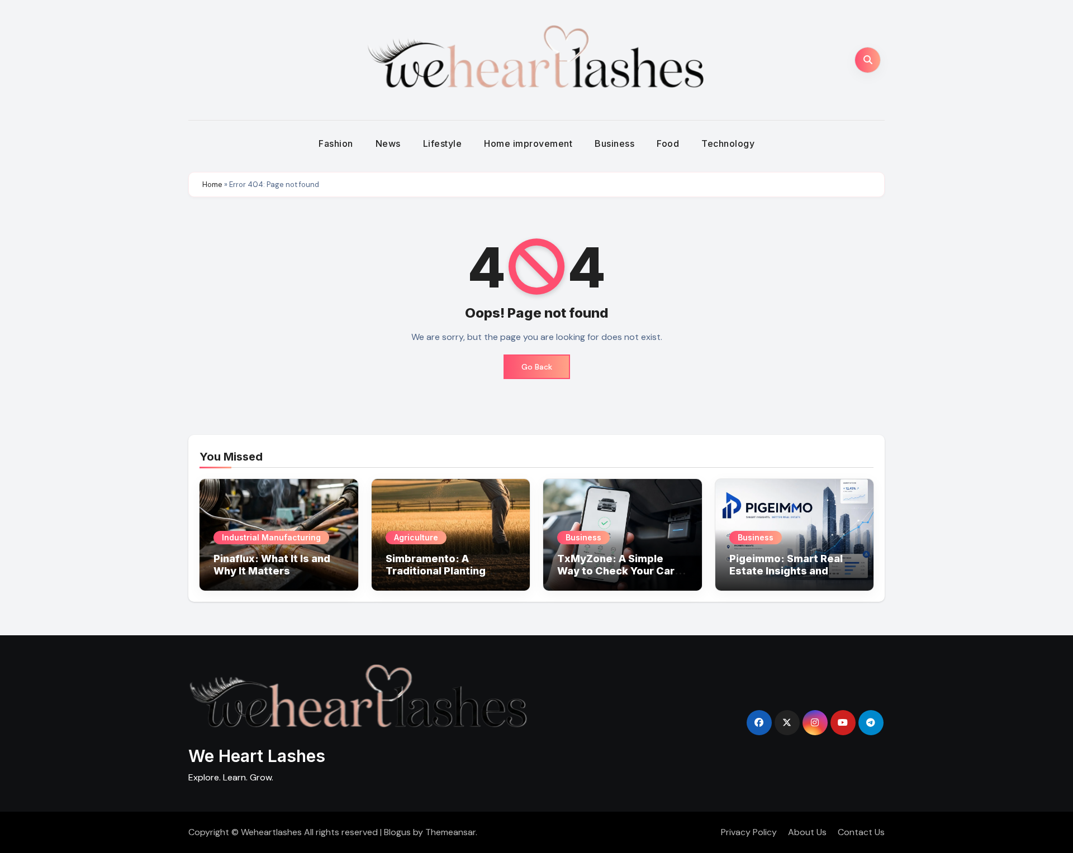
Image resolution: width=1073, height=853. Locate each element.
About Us (807, 832)
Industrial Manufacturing (271, 537)
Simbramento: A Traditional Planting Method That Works (437, 570)
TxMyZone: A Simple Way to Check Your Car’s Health (620, 570)
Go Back (536, 367)
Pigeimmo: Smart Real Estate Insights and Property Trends (786, 570)
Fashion (336, 143)
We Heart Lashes (256, 756)
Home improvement (528, 143)
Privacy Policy (749, 832)
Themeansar (450, 832)
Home (212, 184)
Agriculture (416, 537)
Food (668, 143)
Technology (727, 143)
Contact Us (861, 832)
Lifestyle (442, 143)
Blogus (397, 832)
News (388, 143)
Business (614, 143)
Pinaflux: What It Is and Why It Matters (271, 565)
